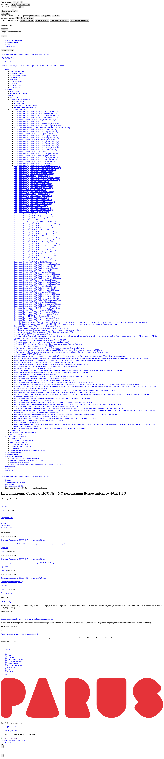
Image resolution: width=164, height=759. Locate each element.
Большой (56, 16)
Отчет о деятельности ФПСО (25, 107)
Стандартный (34, 16)
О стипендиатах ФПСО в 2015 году (28, 354)
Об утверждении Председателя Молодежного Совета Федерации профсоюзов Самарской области (51, 372)
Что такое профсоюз (17, 73)
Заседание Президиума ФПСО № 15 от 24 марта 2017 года (36, 296)
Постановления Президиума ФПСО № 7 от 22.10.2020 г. (35, 222)
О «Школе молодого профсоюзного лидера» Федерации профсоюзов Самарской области (48, 330)
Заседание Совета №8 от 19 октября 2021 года (31, 198)
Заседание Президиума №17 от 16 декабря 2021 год (33, 196)
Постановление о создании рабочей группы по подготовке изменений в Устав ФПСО (47, 406)
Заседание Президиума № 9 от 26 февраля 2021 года (34, 216)
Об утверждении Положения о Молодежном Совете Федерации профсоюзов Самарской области (51, 364)
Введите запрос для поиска (11, 32)
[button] (7, 69)
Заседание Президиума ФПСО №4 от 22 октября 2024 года (36, 144)
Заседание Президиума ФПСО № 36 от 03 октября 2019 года (37, 244)
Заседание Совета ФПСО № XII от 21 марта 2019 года (35, 252)
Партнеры (14, 83)
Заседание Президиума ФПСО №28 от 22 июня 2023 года (36, 170)
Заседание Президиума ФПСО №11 (27, 122)
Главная (8, 480)
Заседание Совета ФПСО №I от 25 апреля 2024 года (34, 152)
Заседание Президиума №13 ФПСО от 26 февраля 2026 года (37, 115)
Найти (4, 36)
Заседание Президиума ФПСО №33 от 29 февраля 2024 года (37, 158)
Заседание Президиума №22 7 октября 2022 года (32, 182)
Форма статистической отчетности (23, 432)
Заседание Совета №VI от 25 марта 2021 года (31, 212)
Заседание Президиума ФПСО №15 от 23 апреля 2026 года (36, 111)
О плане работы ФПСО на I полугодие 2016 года (33, 334)
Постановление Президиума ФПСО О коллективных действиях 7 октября (42, 128)
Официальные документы (20, 99)
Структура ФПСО (17, 71)
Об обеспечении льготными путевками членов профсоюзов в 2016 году (41, 328)
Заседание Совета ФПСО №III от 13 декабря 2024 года (35, 140)
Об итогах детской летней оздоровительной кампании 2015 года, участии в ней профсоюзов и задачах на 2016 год (58, 350)
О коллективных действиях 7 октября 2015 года (32, 368)
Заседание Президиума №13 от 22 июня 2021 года (33, 204)
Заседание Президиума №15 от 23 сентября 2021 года (34, 202)
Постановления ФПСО (18, 109)
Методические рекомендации (25, 105)
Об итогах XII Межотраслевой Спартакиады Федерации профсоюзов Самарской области (48, 344)
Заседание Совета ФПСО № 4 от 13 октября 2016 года (35, 310)
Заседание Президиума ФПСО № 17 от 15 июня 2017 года (36, 290)
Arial (13, 4)
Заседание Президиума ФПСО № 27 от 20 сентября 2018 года (37, 266)
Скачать (4, 510)
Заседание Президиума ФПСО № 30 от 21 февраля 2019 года (37, 256)
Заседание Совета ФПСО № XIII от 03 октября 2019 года (36, 242)
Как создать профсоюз (13, 40)
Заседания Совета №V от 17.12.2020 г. (28, 220)
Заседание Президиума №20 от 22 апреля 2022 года (33, 186)
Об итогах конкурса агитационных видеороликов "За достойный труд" (41, 342)
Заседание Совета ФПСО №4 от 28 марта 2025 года (34, 134)
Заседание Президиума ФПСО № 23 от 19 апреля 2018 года (37, 274)
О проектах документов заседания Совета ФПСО (33, 400)
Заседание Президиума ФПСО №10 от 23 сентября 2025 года (37, 126)
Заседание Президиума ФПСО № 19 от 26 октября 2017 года (37, 284)
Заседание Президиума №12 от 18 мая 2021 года (32, 208)
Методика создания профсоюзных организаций (28, 460)
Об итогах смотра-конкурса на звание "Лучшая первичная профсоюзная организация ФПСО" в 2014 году (54, 392)
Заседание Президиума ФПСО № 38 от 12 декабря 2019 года (37, 238)
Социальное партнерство (19, 444)
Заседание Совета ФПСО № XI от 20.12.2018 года (33, 258)
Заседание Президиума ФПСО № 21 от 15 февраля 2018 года (37, 278)
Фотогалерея (10, 46)
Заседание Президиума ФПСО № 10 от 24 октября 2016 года (37, 308)
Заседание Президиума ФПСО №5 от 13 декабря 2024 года (36, 142)
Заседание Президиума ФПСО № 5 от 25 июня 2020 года (36, 226)
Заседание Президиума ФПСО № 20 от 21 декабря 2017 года (37, 282)
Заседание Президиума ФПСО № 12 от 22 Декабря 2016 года (37, 304)
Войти (3, 523)
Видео (7, 44)
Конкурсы (14, 79)
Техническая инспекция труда (21, 440)
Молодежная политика (18, 442)
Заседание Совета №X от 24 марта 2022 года (31, 190)
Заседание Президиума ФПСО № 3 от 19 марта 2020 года (36, 232)
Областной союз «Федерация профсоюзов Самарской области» (25, 54)
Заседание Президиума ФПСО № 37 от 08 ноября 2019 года (37, 240)
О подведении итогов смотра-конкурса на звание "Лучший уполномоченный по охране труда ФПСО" (53, 402)
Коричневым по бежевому (79, 20)
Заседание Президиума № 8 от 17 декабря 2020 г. (32, 218)
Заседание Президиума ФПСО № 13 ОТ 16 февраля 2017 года (37, 300)
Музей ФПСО (15, 77)
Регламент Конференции (19, 462)
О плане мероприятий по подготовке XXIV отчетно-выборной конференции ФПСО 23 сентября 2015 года (55, 418)
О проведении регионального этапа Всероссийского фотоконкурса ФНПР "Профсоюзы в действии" (52, 398)
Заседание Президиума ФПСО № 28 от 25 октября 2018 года (37, 264)
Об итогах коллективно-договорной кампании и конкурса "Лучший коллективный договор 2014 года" (53, 376)
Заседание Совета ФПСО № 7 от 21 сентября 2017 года (35, 286)
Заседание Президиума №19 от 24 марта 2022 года (33, 188)
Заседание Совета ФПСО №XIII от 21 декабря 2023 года (35, 162)
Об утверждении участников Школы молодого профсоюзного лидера (40, 416)
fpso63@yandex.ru (7, 62)
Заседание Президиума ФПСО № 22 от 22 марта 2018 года (36, 276)
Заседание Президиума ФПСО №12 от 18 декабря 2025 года (37, 117)
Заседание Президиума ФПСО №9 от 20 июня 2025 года (35, 130)
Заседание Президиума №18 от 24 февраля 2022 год (34, 192)
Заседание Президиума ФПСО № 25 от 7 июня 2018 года (36, 268)
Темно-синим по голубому (59, 20)
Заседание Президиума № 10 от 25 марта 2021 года (33, 214)
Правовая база (19, 101)
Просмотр (4, 506)
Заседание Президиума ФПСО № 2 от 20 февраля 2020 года (37, 234)
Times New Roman (23, 4)
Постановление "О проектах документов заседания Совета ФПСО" (40, 340)
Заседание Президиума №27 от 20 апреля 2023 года (33, 172)
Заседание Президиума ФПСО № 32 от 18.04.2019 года (35, 250)
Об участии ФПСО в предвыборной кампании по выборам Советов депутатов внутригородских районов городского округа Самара (65, 390)
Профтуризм (14, 448)
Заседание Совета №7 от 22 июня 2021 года (31, 206)
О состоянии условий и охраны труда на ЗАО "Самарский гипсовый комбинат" (44, 380)
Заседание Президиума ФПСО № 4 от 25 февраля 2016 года (37, 326)
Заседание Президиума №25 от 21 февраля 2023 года (34, 174)
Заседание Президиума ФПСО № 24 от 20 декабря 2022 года (37, 178)
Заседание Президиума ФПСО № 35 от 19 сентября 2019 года (37, 246)
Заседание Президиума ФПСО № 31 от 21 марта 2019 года (36, 254)
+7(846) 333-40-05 (7, 58)
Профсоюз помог (11, 42)
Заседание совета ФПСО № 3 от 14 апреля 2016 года (34, 316)
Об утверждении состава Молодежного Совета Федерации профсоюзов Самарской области (49, 348)
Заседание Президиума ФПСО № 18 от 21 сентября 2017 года (37, 288)
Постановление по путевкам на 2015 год (29, 422)
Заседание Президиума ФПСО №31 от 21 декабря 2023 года (37, 164)
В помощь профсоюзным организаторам (25, 458)
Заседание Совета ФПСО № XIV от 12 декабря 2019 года (36, 236)
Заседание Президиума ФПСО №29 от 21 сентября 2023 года (37, 168)
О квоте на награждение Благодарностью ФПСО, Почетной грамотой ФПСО (44, 332)
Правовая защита (16, 438)
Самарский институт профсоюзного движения (27, 450)
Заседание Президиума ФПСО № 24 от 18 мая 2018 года (35, 270)
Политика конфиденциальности (13, 740)
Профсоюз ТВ (15, 87)
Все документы (7, 518)
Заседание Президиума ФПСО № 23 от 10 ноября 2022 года (37, 180)
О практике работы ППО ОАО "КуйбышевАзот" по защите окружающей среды (44, 362)
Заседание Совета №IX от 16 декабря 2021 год (32, 194)
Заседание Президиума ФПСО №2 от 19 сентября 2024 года (37, 148)
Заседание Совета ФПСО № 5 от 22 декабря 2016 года (35, 302)
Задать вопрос (15, 85)
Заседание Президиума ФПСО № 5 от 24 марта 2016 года (36, 320)
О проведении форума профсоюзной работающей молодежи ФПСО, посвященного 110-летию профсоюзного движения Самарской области (67, 404)
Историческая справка (18, 75)
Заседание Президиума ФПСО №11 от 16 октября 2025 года (37, 124)
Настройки (5, 13)
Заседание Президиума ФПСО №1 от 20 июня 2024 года (35, 150)
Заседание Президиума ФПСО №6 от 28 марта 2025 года (36, 136)
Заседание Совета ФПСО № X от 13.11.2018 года (33, 262)
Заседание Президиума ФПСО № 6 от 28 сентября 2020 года (37, 224)
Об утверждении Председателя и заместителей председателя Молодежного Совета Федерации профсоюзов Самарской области (62, 352)
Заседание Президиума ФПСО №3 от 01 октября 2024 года (36, 146)
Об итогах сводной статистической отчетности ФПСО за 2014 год (39, 420)
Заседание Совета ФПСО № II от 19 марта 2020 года (34, 230)
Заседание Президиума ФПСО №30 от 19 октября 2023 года (37, 166)
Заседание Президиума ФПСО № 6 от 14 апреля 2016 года (36, 318)
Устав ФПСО (15, 97)
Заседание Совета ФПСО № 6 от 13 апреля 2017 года (34, 292)
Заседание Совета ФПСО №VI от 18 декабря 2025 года (35, 120)
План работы (15, 430)
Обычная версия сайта (9, 11)
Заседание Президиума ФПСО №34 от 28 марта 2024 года (36, 154)
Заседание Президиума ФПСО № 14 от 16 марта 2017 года (36, 298)
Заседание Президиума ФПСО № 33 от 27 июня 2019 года (36, 248)
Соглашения (19, 103)
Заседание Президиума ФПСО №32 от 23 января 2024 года (36, 160)
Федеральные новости (18, 93)
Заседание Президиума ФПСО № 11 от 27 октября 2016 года (37, 306)
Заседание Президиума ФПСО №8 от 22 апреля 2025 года (36, 132)
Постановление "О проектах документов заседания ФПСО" (37, 374)
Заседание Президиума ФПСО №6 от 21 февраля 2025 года (36, 138)
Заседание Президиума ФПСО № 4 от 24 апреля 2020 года (36, 228)
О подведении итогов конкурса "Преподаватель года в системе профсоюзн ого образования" (49, 428)
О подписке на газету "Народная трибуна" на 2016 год (35, 346)
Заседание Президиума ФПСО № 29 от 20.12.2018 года (35, 260)
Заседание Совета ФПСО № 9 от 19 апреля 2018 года (34, 272)
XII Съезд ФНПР (16, 434)
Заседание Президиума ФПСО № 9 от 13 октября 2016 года (37, 312)
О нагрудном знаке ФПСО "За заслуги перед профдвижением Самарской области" (46, 366)
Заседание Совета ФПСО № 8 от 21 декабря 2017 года (35, 280)
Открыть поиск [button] (7, 66)
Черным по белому (27, 20)
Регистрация (5, 525)
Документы (9, 484)
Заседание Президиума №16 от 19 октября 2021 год (33, 200)
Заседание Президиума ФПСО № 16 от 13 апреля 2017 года (37, 294)
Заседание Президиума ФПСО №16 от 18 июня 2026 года (36, 113)
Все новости (14, 91)
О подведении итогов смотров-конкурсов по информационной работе (41, 378)
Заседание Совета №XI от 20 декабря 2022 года (32, 176)
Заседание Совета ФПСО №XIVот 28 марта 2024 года (34, 156)
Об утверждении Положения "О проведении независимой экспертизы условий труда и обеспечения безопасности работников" (63, 360)
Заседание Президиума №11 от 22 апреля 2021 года (33, 210)
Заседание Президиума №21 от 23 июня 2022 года (33, 184)
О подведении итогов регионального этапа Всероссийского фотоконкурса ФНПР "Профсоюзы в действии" (55, 382)
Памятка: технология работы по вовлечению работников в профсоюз (36, 464)
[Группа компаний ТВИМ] (82, 717)
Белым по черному (42, 20)
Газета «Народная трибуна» (20, 446)
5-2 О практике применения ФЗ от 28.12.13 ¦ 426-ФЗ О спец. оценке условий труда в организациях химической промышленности (68, 324)
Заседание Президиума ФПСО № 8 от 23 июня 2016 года (36, 314)
